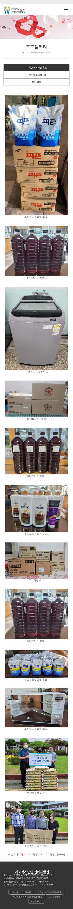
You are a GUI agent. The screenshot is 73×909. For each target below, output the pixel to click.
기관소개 (14, 892)
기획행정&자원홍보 (36, 67)
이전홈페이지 (36, 901)
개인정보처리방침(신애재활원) (49, 892)
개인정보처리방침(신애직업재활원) (28, 897)
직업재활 (36, 82)
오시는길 (27, 892)
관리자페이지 (54, 897)
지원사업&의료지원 (36, 74)
